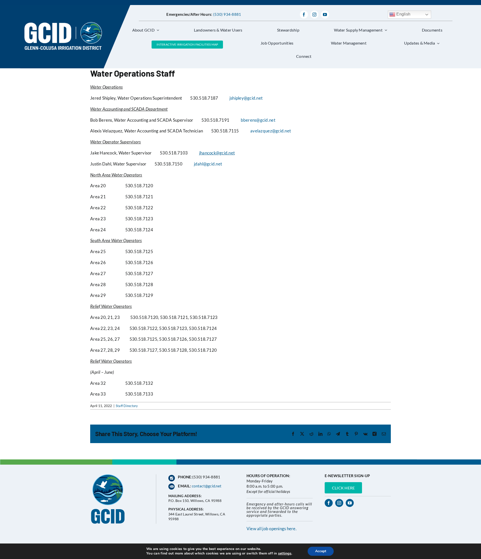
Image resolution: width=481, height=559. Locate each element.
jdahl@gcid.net (208, 163)
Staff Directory (127, 406)
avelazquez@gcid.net (270, 130)
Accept (320, 551)
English (402, 14)
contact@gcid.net (206, 486)
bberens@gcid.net (258, 120)
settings (284, 553)
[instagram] (314, 15)
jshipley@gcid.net (246, 98)
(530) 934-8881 (227, 14)
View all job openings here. (272, 528)
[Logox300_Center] (75, 7)
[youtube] (325, 15)
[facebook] (304, 15)
